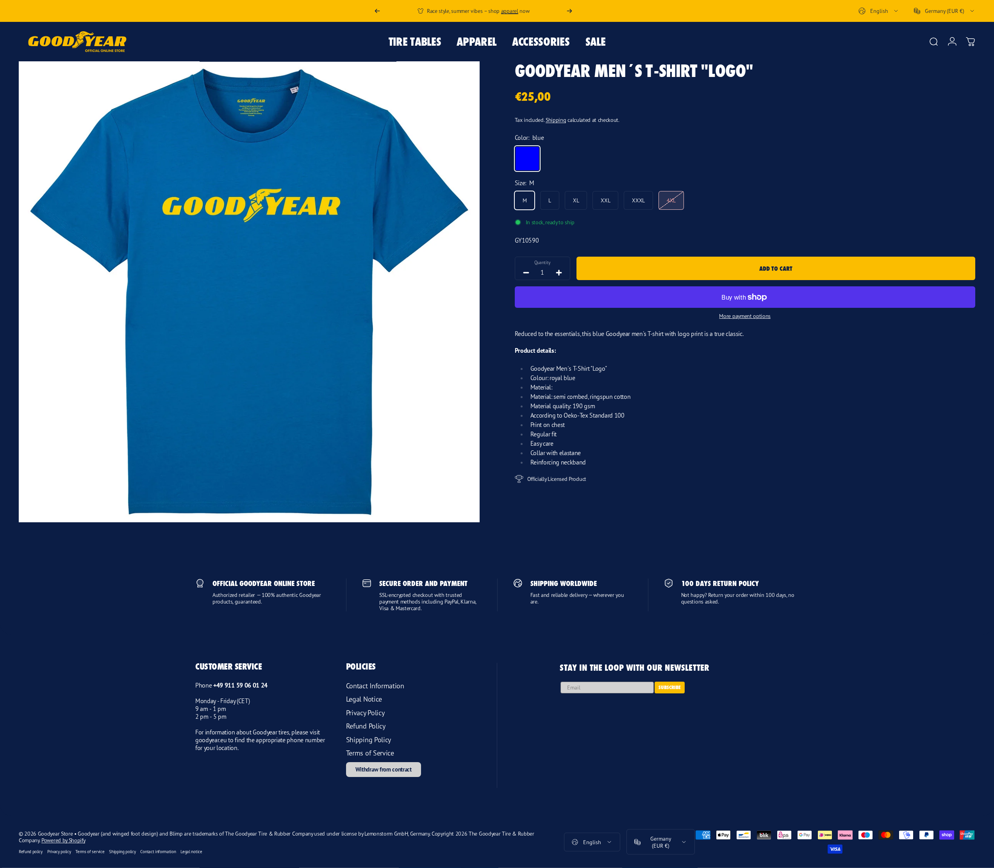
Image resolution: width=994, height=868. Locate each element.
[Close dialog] (589, 328)
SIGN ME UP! (531, 514)
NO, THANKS (530, 534)
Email (483, 474)
